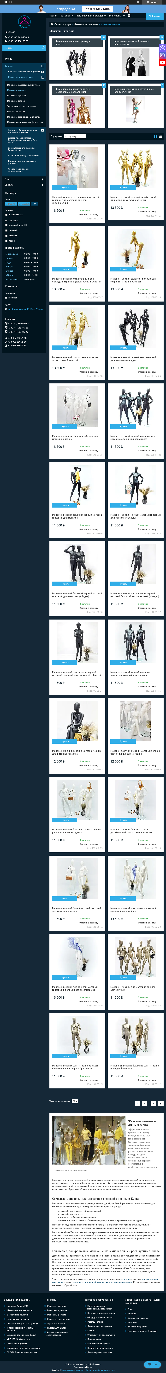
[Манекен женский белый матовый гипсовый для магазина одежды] (77, 878)
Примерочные (94, 1339)
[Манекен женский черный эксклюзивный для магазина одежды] (135, 327)
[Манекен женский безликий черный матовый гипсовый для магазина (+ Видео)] (77, 564)
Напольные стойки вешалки (101, 1313)
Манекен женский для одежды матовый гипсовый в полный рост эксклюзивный (75, 988)
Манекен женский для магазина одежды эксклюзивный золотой (75, 359)
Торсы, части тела (56, 1323)
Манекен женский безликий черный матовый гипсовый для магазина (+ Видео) (77, 595)
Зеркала (91, 1330)
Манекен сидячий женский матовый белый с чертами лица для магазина (135, 752)
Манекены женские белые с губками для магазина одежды (75, 437)
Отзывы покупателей (138, 1318)
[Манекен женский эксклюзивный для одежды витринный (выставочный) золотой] (77, 249)
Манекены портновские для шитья (24, 117)
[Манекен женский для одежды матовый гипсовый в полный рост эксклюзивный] (77, 957)
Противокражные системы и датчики (22, 162)
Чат (155, 1364)
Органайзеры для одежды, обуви (23, 1348)
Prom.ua (97, 1364)
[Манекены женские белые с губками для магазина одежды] (77, 406)
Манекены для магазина (86, 24)
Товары (9, 66)
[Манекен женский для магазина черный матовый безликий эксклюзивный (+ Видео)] (135, 564)
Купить (65, 187)
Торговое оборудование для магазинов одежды (22, 131)
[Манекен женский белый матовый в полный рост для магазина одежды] (77, 800)
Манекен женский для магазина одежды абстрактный (133, 988)
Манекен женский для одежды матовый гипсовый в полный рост (133, 910)
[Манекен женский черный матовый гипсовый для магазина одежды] (135, 485)
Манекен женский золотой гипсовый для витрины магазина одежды (133, 280)
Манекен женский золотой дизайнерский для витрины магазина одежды (133, 198)
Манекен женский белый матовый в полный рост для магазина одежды (76, 831)
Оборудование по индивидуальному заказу (99, 1307)
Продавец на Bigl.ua (83, 1367)
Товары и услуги (63, 24)
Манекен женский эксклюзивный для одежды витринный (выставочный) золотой (76, 280)
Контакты (132, 1322)
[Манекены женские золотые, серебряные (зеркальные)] (77, 110)
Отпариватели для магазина (101, 1335)
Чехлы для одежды (17, 1343)
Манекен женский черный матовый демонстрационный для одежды (130, 674)
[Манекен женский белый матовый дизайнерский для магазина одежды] (135, 800)
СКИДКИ (9, 184)
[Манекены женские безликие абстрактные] (135, 62)
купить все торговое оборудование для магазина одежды (102, 1282)
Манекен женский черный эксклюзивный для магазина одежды (133, 359)
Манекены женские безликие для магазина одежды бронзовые (134, 1067)
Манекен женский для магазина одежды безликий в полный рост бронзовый (75, 1067)
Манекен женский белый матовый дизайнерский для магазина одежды (131, 831)
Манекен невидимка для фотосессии (25, 122)
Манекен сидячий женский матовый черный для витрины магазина (76, 752)
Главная (52, 15)
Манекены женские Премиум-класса (74, 43)
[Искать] (43, 48)
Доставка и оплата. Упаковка (142, 1331)
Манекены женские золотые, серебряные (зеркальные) (73, 90)
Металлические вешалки (19, 1310)
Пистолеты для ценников (100, 1348)
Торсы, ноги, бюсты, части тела (21, 106)
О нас (8, 179)
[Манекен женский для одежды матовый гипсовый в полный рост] (135, 878)
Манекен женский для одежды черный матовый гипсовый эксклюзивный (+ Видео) (76, 674)
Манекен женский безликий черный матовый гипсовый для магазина (77, 516)
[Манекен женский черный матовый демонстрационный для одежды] (135, 642)
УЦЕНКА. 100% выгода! (18, 1339)
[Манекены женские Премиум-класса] (77, 62)
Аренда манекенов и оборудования (18, 170)
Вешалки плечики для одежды (24, 71)
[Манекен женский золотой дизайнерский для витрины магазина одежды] (135, 167)
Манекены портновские (59, 1319)
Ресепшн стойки (95, 1321)
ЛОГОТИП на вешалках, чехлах (22, 1352)
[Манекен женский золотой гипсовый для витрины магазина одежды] (135, 249)
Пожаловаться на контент (72, 1370)
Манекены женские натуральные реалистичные (134, 90)
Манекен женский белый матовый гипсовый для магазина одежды (76, 910)
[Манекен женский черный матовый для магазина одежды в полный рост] (135, 406)
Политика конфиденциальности (100, 1370)
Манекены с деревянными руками (23, 85)
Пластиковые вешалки (18, 1319)
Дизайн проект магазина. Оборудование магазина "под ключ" (23, 140)
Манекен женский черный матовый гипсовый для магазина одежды (135, 516)
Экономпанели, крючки (98, 1343)
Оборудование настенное (100, 1317)
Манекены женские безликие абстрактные (131, 43)
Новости (132, 1313)
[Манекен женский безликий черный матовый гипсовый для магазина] (77, 485)
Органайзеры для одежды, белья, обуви (21, 149)
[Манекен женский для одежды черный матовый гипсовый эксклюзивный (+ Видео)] (77, 642)
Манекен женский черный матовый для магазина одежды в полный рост (132, 437)
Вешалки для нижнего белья (21, 1335)
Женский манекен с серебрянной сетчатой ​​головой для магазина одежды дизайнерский (76, 200)
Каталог (65, 15)
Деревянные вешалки (17, 1314)
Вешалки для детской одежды (22, 1323)
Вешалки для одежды (90, 15)
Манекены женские (16, 90)
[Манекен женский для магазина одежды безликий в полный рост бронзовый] (77, 1036)
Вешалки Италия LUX (17, 1306)
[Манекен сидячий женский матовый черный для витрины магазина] (77, 721)
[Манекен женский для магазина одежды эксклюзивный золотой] (77, 327)
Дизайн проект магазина (99, 1352)
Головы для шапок (16, 111)
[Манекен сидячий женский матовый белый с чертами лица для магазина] (135, 721)
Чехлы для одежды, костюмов (23, 155)
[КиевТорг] (24, 21)
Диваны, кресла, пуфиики (99, 1326)
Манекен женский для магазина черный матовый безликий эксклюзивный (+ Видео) (134, 595)
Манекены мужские (16, 95)
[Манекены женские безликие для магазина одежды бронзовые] (135, 1036)
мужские (125, 1279)
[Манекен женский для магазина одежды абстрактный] (135, 957)
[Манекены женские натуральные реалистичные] (135, 110)
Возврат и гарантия (137, 1326)
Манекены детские (16, 101)
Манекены (115, 15)
